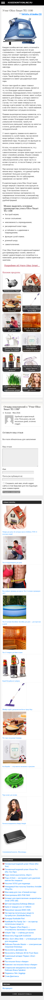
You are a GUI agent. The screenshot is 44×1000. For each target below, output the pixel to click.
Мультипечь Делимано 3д (16, 950)
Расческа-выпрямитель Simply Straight (14, 823)
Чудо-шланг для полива (9, 795)
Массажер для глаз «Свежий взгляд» (20, 892)
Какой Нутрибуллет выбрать (11, 681)
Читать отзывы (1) (31, 14)
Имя (4, 469)
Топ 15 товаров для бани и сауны (12, 652)
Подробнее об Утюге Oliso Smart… (22, 265)
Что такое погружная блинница (11, 738)
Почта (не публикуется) (12, 476)
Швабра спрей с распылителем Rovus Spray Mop (17, 709)
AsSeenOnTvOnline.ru (20, 3)
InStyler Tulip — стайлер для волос (19, 933)
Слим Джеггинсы (12, 976)
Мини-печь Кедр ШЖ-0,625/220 (18, 936)
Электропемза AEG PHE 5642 (17, 895)
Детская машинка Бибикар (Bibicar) (19, 904)
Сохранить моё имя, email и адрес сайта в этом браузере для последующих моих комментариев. (20, 485)
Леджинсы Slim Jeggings (15, 973)
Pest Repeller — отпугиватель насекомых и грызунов (18, 766)
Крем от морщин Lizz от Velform (18, 907)
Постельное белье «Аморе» (16, 961)
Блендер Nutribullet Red (14, 918)
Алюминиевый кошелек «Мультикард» (14, 852)
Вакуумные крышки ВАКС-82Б (18, 910)
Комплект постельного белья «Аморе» (21, 965)
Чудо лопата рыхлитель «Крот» (18, 875)
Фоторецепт (7, 988)
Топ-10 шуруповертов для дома (12, 562)
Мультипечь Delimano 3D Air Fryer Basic (21, 953)
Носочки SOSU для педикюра (17, 883)
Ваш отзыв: (7, 447)
